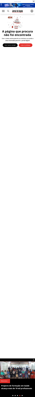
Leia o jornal (25, 45)
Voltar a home (10, 45)
